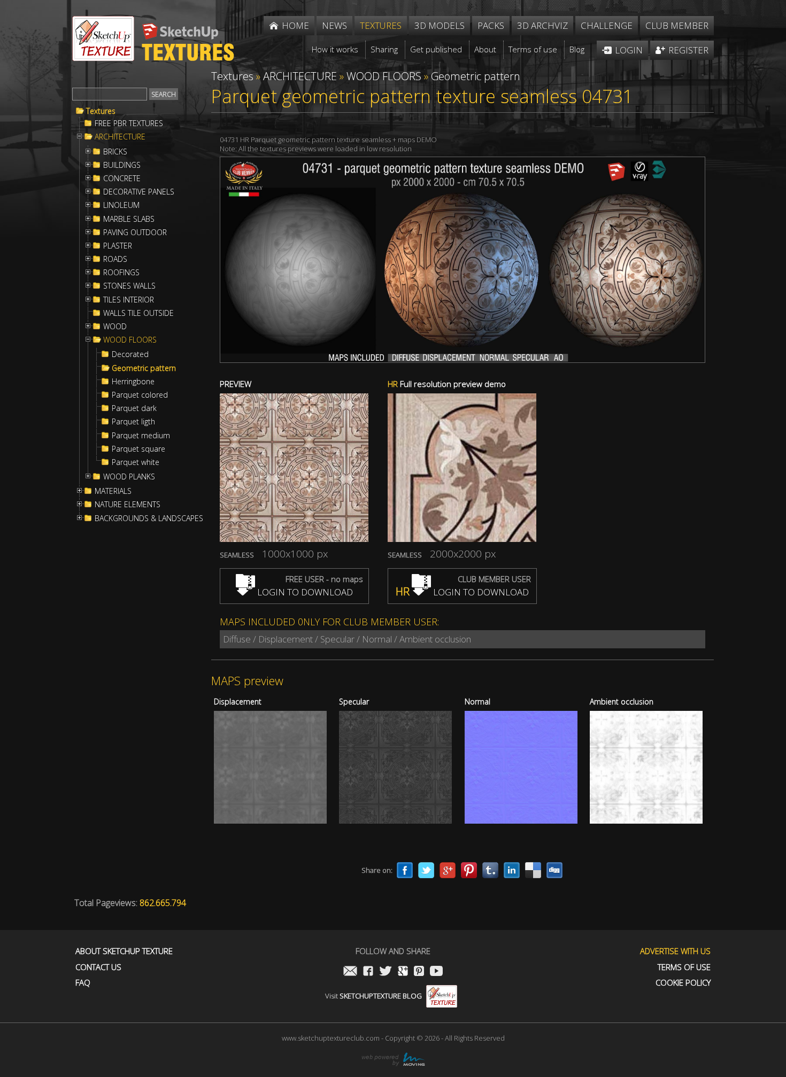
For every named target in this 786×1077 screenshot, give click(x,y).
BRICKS (115, 152)
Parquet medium (141, 435)
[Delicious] (533, 870)
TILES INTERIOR (128, 300)
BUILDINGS (122, 165)
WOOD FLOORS (130, 340)
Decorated (130, 354)
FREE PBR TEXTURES (129, 123)
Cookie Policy (683, 983)
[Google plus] (448, 870)
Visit (373, 996)
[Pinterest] (469, 870)
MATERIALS (113, 491)
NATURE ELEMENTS (127, 504)
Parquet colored (140, 395)
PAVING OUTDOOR (135, 232)
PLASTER (117, 246)
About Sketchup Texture (124, 951)
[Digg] (554, 870)
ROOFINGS (121, 272)
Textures (100, 111)
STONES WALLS (129, 286)
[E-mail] (350, 972)
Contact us (98, 967)
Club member (676, 25)
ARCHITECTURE (120, 137)
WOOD (115, 326)
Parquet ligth (133, 422)
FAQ (82, 983)
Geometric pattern (144, 368)
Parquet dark (134, 408)
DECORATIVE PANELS (138, 192)
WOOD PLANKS (129, 477)
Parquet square (138, 449)
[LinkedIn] (512, 870)
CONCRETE (122, 178)
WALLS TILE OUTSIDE (138, 313)
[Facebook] (405, 870)
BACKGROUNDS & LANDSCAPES (149, 518)
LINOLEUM (121, 205)
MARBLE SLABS (129, 219)
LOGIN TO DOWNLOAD (304, 592)
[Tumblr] (490, 870)
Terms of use (684, 967)
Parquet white (135, 462)
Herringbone (133, 381)
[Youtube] (436, 972)
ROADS (115, 259)
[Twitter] (426, 870)
